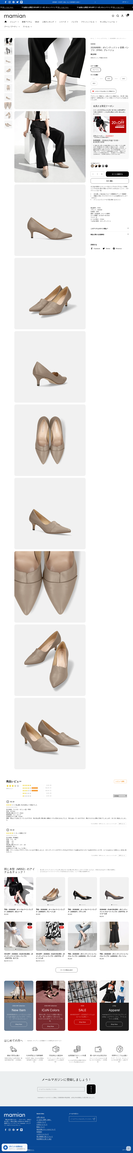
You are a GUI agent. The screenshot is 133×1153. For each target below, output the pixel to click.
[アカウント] (122, 15)
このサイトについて (43, 1134)
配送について (41, 1127)
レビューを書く (120, 781)
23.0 (101, 78)
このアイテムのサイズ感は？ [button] (99, 228)
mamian (93, 43)
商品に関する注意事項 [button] (97, 234)
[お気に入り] (113, 15)
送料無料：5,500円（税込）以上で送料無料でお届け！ (66, 2)
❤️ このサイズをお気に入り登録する (103, 91)
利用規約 (39, 1132)
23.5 (108, 78)
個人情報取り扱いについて (45, 1136)
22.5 (94, 78)
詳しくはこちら (34, 7)
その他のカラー (95, 163)
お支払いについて (42, 1124)
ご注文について (41, 1122)
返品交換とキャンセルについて (46, 1129)
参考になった (122, 823)
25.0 (94, 83)
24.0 (116, 78)
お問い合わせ (41, 1117)
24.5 (123, 78)
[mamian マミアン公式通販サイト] (14, 16)
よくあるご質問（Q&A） (44, 1120)
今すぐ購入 (109, 181)
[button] (117, 15)
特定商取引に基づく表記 (44, 1139)
